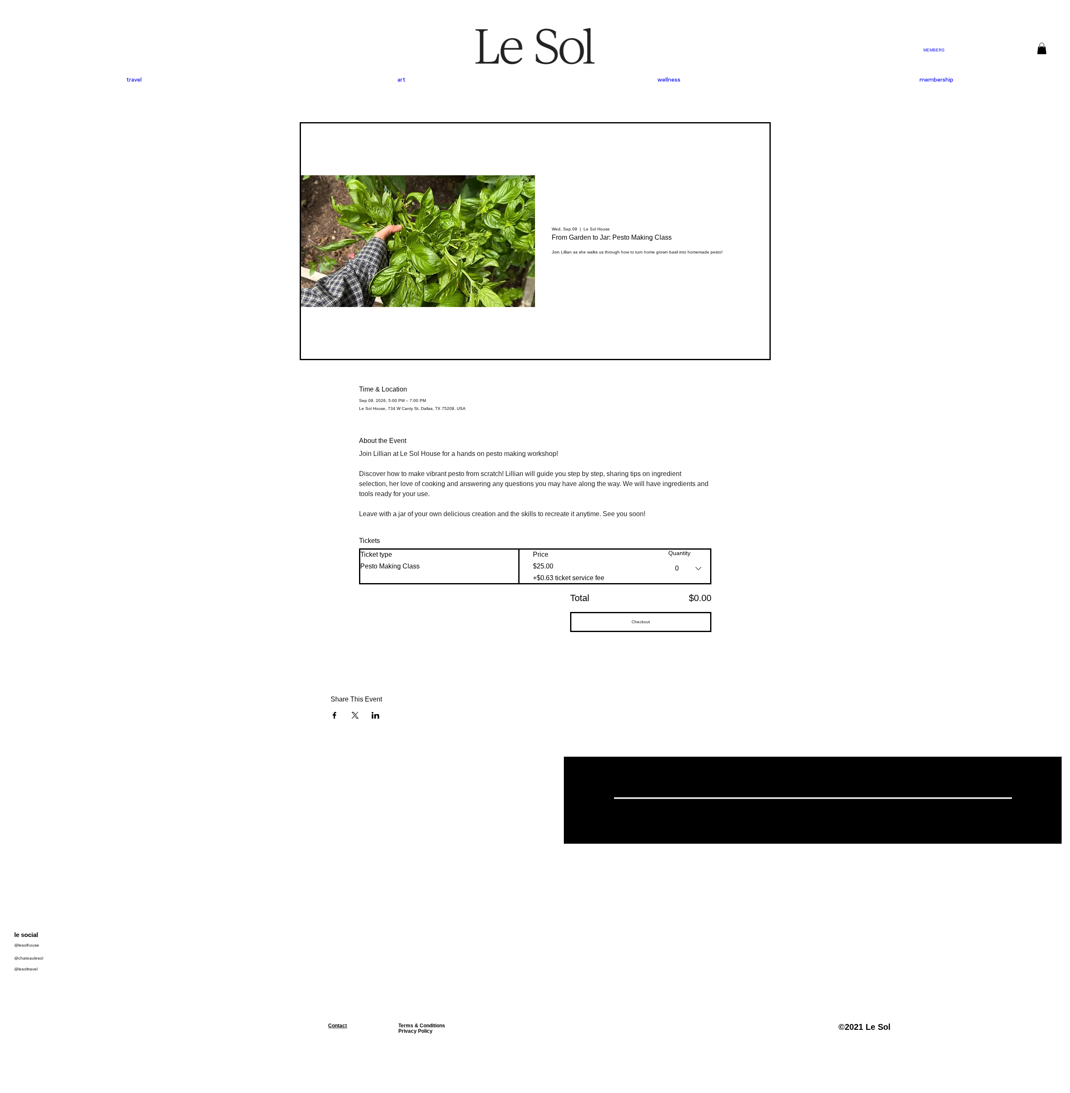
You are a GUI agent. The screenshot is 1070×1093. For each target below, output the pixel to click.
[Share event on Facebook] (335, 715)
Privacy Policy (415, 1031)
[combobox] (689, 568)
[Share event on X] (355, 715)
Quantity (679, 553)
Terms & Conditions (421, 1025)
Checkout (641, 621)
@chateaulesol (28, 958)
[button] (1042, 48)
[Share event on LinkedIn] (376, 715)
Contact (337, 1025)
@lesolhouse (26, 945)
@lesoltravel (26, 969)
